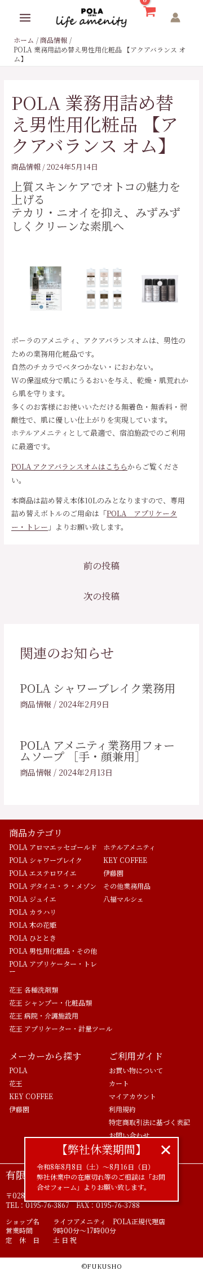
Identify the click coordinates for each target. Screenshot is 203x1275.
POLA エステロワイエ (43, 873)
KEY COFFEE (125, 860)
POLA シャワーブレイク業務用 (97, 688)
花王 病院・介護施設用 (43, 1015)
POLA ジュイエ (32, 899)
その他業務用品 (127, 886)
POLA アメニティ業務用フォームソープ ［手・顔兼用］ (97, 750)
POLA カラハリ (32, 912)
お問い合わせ (129, 1135)
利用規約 (122, 1109)
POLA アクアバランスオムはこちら (69, 466)
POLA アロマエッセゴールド (53, 847)
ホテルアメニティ (129, 847)
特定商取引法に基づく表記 (149, 1122)
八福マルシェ (123, 899)
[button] (166, 1150)
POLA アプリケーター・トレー (53, 967)
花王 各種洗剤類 (33, 989)
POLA (18, 1070)
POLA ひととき (32, 937)
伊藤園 (113, 873)
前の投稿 (101, 565)
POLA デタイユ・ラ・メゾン (52, 886)
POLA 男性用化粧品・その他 (53, 950)
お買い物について (136, 1070)
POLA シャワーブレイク (45, 860)
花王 (16, 1083)
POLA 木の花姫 (32, 924)
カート (119, 1083)
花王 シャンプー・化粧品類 (50, 1002)
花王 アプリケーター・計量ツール (60, 1028)
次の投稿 (101, 596)
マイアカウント (132, 1096)
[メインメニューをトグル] (25, 17)
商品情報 (26, 166)
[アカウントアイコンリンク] (175, 17)
